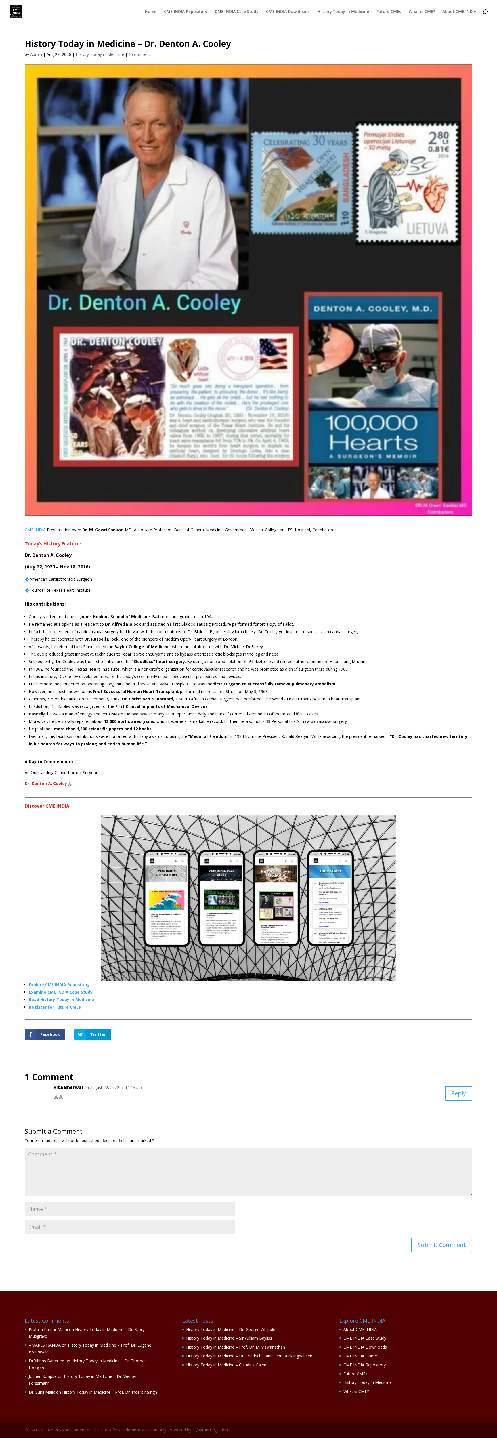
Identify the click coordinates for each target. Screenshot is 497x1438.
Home (150, 11)
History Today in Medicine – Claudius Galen (226, 1365)
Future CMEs (388, 11)
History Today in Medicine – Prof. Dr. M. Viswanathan (235, 1347)
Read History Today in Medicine (61, 999)
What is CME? (422, 11)
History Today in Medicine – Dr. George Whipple (230, 1329)
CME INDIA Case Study (237, 11)
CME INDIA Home (360, 1356)
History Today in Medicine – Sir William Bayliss (229, 1338)
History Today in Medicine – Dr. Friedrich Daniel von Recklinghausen (249, 1356)
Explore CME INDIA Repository (59, 984)
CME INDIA (35, 529)
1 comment (139, 54)
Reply (458, 1093)
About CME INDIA (459, 11)
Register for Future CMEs (55, 1007)
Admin (36, 54)
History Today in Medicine (343, 11)
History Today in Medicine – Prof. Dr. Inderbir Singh (109, 1392)
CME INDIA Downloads (288, 11)
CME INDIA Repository (185, 11)
